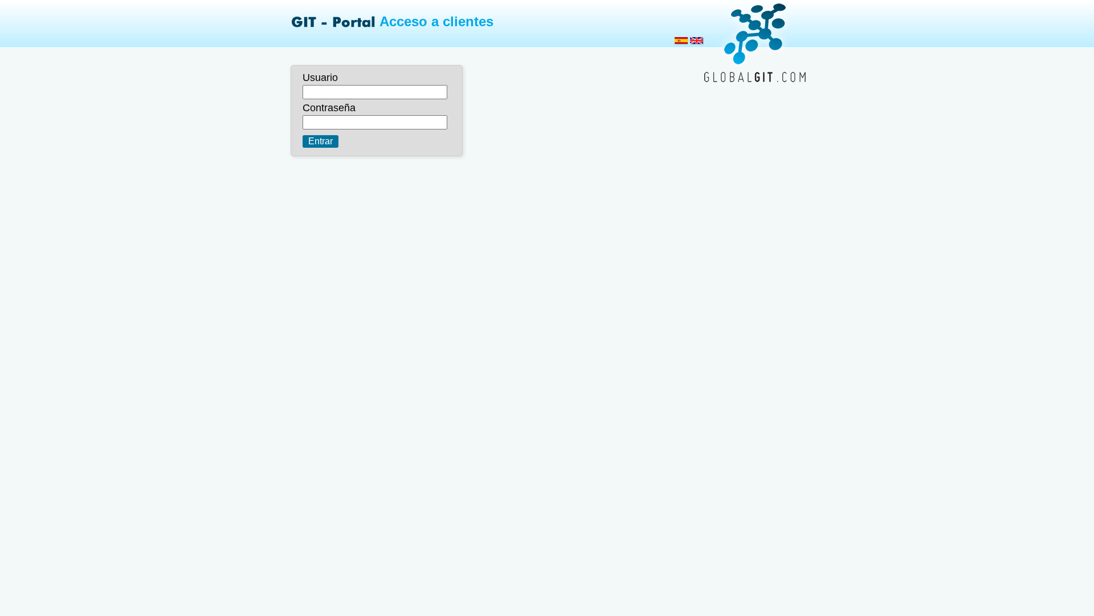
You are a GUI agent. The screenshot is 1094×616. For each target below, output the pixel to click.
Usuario (320, 77)
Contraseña (329, 108)
